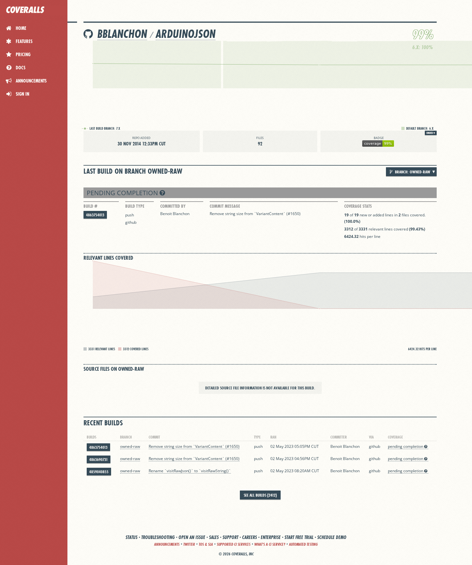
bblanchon (122, 34)
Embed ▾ (430, 133)
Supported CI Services (233, 544)
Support (230, 537)
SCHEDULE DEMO (331, 537)
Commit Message (225, 206)
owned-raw (130, 446)
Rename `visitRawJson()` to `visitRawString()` (190, 470)
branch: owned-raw (412, 172)
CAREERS (249, 537)
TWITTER (189, 544)
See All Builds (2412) (260, 495)
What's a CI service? (269, 544)
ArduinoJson (185, 34)
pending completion (123, 192)
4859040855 (99, 471)
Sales (214, 537)
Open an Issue (192, 537)
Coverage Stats (358, 206)
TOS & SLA (206, 544)
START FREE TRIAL (298, 537)
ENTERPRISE (271, 537)
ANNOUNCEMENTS (166, 544)
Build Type (134, 206)
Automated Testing (303, 544)
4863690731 (98, 459)
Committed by (173, 206)
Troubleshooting (158, 537)
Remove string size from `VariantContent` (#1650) (255, 213)
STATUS (131, 537)
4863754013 (95, 215)
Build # (90, 206)
